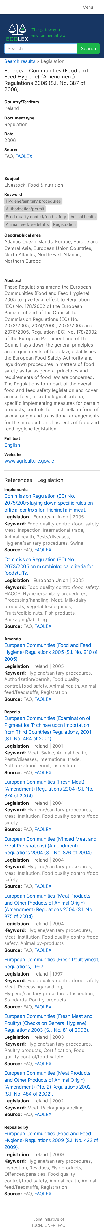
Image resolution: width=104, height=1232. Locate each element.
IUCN (37, 1225)
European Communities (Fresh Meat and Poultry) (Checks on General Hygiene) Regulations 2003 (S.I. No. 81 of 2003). (48, 1023)
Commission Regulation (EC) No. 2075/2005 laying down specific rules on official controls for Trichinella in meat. (48, 503)
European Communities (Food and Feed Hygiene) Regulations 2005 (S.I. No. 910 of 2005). (50, 652)
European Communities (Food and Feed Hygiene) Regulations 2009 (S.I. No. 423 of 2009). (51, 1140)
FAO (62, 1225)
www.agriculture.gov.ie (29, 461)
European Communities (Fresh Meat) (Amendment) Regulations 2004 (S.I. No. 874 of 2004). (48, 789)
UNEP (49, 1225)
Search (88, 48)
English (12, 445)
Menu (88, 7)
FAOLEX (23, 156)
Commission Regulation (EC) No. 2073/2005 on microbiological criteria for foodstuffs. (48, 566)
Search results (19, 61)
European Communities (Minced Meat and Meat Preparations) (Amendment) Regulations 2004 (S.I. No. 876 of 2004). (50, 846)
